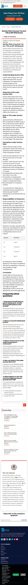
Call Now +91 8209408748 (18, 6)
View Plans (19, 19)
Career (2, 554)
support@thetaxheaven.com (8, 2)
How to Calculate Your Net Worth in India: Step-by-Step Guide (11, 451)
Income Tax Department (16, 384)
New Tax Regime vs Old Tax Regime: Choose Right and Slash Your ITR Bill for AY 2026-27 (11, 417)
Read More (6, 420)
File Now (10, 19)
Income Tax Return (8, 330)
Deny (23, 574)
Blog (8, 27)
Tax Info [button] (3, 549)
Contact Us (3, 553)
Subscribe (24, 520)
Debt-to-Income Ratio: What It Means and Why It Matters (11, 442)
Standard (3, 559)
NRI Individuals (4, 561)
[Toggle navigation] (25, 6)
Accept (16, 574)
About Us (3, 547)
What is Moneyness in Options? (10, 425)
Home (3, 27)
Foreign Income (4, 563)
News (2, 551)
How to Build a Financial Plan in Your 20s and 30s (10, 433)
